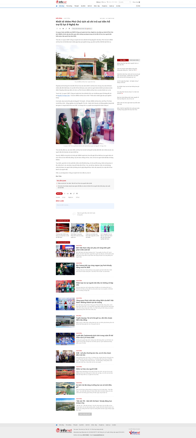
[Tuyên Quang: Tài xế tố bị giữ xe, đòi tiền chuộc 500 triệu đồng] (65, 321)
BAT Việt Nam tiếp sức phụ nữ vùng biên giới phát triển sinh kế (93, 249)
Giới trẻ (90, 6)
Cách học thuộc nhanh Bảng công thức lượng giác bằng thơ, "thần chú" (127, 69)
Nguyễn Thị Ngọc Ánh (64, 95)
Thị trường (69, 6)
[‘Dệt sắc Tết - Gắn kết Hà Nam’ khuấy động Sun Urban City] (65, 404)
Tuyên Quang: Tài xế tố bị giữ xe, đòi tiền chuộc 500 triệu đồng (94, 319)
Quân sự (111, 6)
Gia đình (83, 6)
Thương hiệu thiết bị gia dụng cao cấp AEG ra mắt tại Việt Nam (62, 235)
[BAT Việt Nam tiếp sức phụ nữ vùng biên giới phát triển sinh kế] (65, 251)
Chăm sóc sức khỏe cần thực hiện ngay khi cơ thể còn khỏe (92, 235)
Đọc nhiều (123, 60)
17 (136, 70)
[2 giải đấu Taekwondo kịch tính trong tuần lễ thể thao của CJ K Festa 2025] (65, 339)
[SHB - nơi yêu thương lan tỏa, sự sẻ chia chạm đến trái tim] (65, 356)
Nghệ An (70, 197)
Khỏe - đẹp (97, 6)
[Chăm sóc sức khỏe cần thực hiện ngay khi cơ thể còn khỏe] (92, 227)
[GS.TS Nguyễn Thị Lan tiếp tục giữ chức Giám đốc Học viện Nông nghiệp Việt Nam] (107, 227)
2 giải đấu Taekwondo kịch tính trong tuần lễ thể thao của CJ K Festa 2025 (94, 336)
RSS (139, 6)
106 (122, 93)
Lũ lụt (63, 197)
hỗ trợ (77, 197)
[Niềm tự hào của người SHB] (65, 372)
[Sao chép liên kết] (66, 28)
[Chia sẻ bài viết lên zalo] (60, 28)
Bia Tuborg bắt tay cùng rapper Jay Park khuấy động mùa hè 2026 (94, 266)
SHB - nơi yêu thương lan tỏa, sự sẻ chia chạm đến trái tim (93, 354)
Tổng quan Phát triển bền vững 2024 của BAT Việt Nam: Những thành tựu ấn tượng (95, 301)
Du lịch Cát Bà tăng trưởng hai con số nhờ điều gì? (94, 386)
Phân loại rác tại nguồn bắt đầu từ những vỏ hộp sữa (94, 284)
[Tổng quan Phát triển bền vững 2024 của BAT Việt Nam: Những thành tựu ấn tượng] (65, 304)
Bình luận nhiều (134, 60)
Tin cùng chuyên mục (63, 242)
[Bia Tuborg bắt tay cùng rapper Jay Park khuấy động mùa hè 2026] (65, 269)
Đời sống (61, 6)
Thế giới (76, 6)
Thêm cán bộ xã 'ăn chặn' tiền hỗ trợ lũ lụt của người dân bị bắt (75, 183)
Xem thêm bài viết (85, 414)
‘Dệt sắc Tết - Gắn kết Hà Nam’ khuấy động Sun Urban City (94, 402)
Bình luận (59, 193)
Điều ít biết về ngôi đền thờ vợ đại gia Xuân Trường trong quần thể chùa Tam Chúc (128, 108)
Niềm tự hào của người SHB (86, 369)
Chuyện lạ (104, 6)
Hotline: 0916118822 (112, 2)
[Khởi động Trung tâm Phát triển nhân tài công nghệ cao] (77, 227)
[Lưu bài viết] (69, 28)
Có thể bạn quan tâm (63, 220)
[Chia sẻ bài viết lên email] (63, 28)
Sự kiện (118, 6)
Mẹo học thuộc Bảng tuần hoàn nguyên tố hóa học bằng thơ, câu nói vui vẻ (128, 98)
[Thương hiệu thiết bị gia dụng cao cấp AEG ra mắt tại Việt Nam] (62, 227)
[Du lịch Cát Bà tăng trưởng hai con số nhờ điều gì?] (65, 388)
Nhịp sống (67, 18)
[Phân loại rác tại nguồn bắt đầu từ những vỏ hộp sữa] (65, 286)
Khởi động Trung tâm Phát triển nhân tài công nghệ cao (77, 235)
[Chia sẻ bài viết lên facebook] (57, 28)
